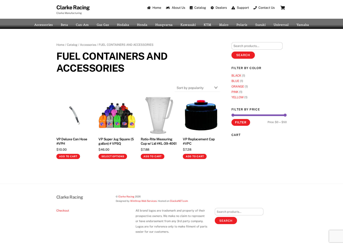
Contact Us (266, 8)
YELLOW (237, 97)
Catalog (200, 8)
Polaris (241, 25)
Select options (112, 156)
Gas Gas (103, 25)
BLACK (236, 75)
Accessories (43, 25)
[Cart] (283, 8)
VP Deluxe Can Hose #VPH (71, 141)
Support (242, 8)
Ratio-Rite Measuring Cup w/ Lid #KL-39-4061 (159, 141)
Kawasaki (188, 25)
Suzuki (260, 25)
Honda (142, 25)
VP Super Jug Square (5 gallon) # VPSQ (116, 141)
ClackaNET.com (179, 200)
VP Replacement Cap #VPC (199, 141)
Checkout (62, 210)
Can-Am (82, 25)
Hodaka (123, 25)
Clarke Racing (126, 196)
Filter (241, 122)
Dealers (221, 8)
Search (243, 55)
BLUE (235, 81)
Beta (64, 25)
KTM (207, 25)
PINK (234, 92)
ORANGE (237, 86)
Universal (281, 25)
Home (156, 8)
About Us (178, 8)
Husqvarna (163, 25)
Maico (223, 25)
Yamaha (303, 25)
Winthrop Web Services (143, 200)
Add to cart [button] (68, 156)
